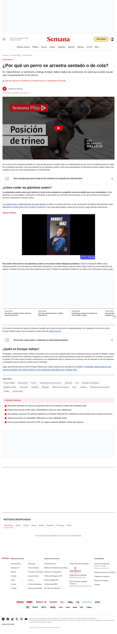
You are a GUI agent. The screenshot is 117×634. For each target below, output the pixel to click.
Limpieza (83, 387)
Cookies (97, 584)
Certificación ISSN (50, 584)
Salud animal (23, 383)
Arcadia (13, 576)
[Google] (3, 619)
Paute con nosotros (101, 580)
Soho (13, 580)
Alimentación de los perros (99, 387)
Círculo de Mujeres (35, 584)
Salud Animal (27, 55)
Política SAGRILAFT (51, 580)
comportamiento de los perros (50, 383)
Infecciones (24, 387)
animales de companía (90, 383)
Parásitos (35, 387)
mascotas (68, 383)
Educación (32, 564)
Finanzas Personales (35, 572)
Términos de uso (50, 564)
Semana (6, 55)
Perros (33, 383)
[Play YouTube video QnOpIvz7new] (58, 128)
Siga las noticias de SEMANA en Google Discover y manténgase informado (35, 81)
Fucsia (13, 584)
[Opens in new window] (7, 619)
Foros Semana (33, 568)
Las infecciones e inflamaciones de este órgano (24, 204)
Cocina (30, 580)
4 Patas (6, 391)
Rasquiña (45, 387)
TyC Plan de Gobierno (52, 588)
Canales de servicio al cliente (104, 572)
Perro (74, 387)
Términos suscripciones (52, 572)
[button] (58, 128)
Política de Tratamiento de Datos (56, 568)
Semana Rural (33, 576)
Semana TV (15, 568)
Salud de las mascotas (60, 387)
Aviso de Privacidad (10, 624)
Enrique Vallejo (9, 383)
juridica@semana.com (78, 577)
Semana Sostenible (35, 588)
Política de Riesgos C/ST (53, 576)
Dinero (13, 572)
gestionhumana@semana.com (81, 586)
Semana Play (15, 55)
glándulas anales (10, 387)
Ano (77, 383)
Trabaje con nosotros (101, 576)
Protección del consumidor (79, 564)
